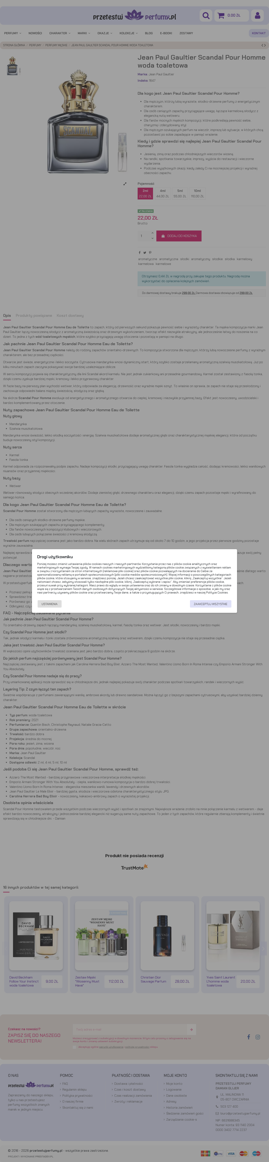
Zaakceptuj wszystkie (210, 604)
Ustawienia (50, 604)
